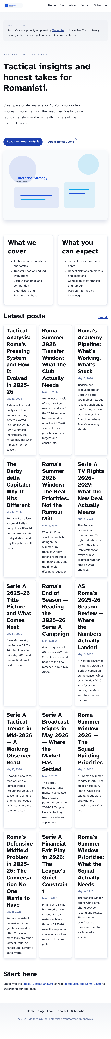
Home (52, 5)
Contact (85, 5)
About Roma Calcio (61, 141)
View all (103, 317)
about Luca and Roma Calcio (83, 983)
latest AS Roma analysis (38, 983)
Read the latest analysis (23, 141)
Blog (62, 5)
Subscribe (100, 5)
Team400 (58, 30)
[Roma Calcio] (13, 6)
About (73, 5)
